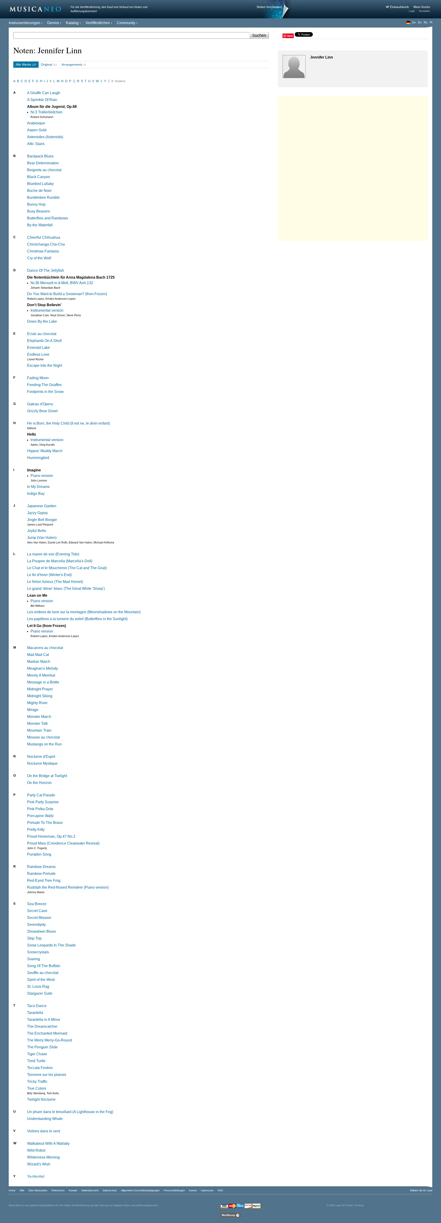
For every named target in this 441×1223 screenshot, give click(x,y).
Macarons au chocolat (45, 648)
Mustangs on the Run (44, 744)
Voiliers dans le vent (43, 1131)
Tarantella (35, 1013)
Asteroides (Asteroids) (45, 137)
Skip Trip (34, 938)
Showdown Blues (41, 931)
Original (46, 64)
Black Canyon (38, 177)
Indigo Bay (36, 493)
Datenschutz (110, 1190)
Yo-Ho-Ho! (35, 1176)
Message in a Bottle (43, 682)
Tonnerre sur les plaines (46, 1075)
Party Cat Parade (41, 795)
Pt (431, 22)
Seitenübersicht (90, 1190)
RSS (220, 1190)
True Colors (36, 1088)
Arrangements (72, 64)
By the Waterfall (40, 225)
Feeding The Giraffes (44, 385)
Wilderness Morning (43, 1157)
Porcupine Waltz (40, 816)
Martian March (38, 661)
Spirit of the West (41, 980)
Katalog (72, 23)
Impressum (207, 1190)
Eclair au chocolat (41, 334)
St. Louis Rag (38, 986)
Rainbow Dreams (41, 867)
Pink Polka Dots (40, 809)
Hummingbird (38, 458)
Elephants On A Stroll (44, 341)
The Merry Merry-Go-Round (49, 1040)
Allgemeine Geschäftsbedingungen (140, 1190)
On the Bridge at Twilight (47, 776)
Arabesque (36, 123)
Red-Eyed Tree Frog (43, 880)
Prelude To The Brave (45, 823)
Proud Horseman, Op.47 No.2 (51, 836)
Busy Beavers (38, 211)
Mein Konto (421, 7)
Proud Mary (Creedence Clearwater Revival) (63, 843)
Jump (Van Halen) (42, 538)
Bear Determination (43, 163)
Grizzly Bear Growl (42, 411)
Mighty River (37, 703)
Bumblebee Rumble (43, 197)
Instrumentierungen (24, 23)
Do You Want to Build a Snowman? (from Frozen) (67, 294)
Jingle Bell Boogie (42, 520)
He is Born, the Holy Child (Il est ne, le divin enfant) (68, 423)
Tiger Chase (37, 1054)
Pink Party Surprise (43, 802)
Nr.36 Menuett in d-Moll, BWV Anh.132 (62, 283)
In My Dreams (38, 487)
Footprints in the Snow (45, 392)
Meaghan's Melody (42, 668)
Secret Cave (37, 911)
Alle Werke (23, 64)
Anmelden (424, 11)
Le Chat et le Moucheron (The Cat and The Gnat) (67, 568)
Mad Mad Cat (38, 655)
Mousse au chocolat (43, 737)
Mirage (32, 710)
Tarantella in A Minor (43, 1019)
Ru (425, 22)
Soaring (33, 959)
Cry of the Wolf (39, 258)
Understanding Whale (45, 1119)
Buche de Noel (39, 191)
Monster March (39, 717)
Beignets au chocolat (44, 170)
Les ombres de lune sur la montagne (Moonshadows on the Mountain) (84, 612)
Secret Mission (39, 918)
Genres (53, 23)
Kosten (193, 1190)
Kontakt (73, 1190)
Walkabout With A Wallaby (48, 1143)
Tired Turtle (36, 1061)
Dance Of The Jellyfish (45, 270)
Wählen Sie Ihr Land (421, 1190)
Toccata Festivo (40, 1068)
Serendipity (36, 924)
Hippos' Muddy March (44, 451)
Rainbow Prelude (41, 874)
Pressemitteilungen (174, 1190)
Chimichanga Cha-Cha (46, 244)
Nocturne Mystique (42, 763)
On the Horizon (39, 783)
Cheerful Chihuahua (43, 237)
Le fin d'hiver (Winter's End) (49, 575)
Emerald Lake (38, 348)
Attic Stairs (36, 144)
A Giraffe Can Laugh (43, 93)
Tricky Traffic (37, 1081)
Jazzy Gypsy (37, 513)
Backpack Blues (40, 156)
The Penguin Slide (42, 1047)
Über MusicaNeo (37, 1190)
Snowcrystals (38, 952)
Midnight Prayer (40, 689)
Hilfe (22, 1190)
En (419, 22)
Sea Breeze (36, 904)
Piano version (42, 476)
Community (126, 23)
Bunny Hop (36, 204)
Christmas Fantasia (43, 251)
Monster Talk (37, 723)
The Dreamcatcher (42, 1026)
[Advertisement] (352, 167)
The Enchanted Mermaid (47, 1033)
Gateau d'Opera (40, 404)
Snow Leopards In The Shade (51, 945)
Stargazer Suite (39, 993)
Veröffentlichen (97, 23)
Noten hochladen (269, 7)
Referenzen (58, 1190)
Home (12, 1190)
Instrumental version (47, 310)
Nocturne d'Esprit (41, 756)
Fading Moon (38, 378)
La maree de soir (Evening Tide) (53, 554)
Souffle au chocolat (42, 973)
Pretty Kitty (36, 829)
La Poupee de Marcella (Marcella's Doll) (59, 561)
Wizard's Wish (38, 1164)
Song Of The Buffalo (43, 966)
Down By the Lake (42, 321)
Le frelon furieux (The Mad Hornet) (55, 582)
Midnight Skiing (39, 696)
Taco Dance (37, 1006)
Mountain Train (39, 730)
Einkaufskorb (400, 7)
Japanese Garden (41, 506)
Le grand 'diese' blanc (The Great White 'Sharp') (66, 589)
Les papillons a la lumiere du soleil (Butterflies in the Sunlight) (77, 619)
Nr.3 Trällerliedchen (46, 112)
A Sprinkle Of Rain (42, 100)
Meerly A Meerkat (41, 675)
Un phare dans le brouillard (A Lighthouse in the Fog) (70, 1112)
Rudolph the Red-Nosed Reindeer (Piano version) (68, 887)
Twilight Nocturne (41, 1099)
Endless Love (38, 354)
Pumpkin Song (39, 854)
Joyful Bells (36, 531)
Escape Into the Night (44, 365)
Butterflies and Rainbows (47, 218)
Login (412, 11)
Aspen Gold (36, 130)
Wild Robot (36, 1150)
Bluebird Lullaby (40, 184)
